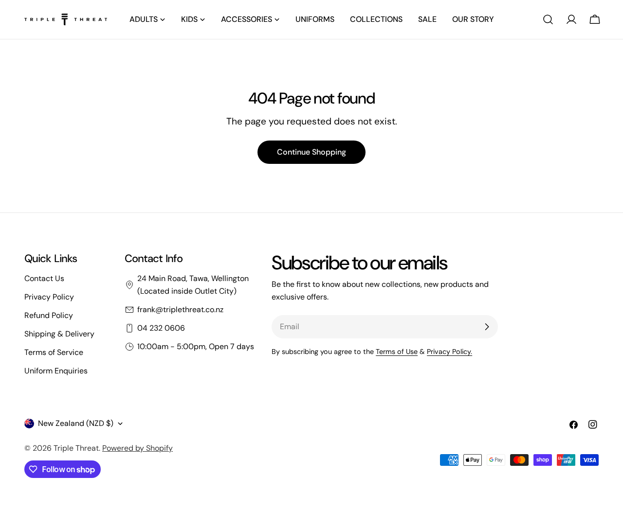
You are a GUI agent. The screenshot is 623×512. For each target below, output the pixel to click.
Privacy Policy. (449, 351)
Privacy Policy (49, 297)
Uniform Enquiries (56, 371)
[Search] (548, 19)
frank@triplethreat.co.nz (180, 309)
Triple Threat (76, 448)
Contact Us (44, 278)
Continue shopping (311, 152)
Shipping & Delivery (59, 334)
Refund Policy (48, 315)
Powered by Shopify (137, 448)
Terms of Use (397, 351)
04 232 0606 (161, 328)
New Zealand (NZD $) (75, 423)
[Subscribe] (486, 327)
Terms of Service (53, 352)
